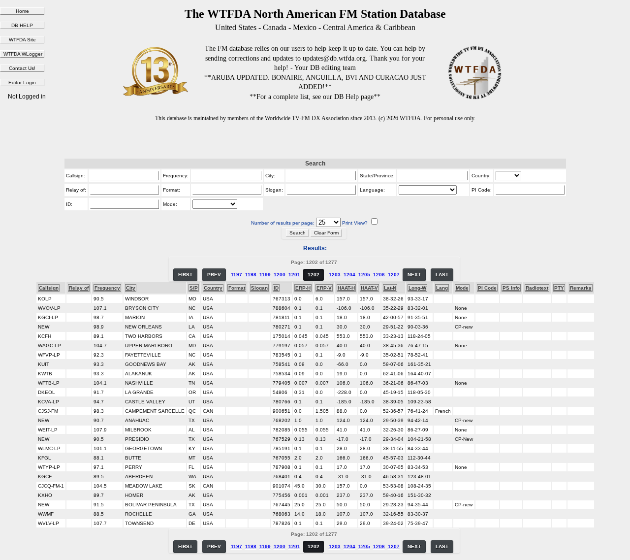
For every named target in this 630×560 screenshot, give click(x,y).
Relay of (79, 288)
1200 (279, 274)
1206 (379, 274)
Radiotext (537, 288)
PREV (214, 274)
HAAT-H (346, 288)
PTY (559, 288)
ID (276, 288)
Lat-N (390, 288)
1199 (265, 274)
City (130, 288)
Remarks (581, 288)
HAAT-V (369, 288)
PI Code (487, 288)
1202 (313, 274)
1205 (364, 274)
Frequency (107, 288)
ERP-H (303, 288)
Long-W (417, 288)
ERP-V (324, 288)
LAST (442, 274)
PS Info (511, 288)
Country (213, 288)
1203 (335, 274)
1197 (236, 274)
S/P (193, 288)
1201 (294, 274)
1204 (349, 274)
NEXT (414, 274)
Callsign (49, 288)
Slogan (259, 288)
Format (236, 288)
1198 (250, 274)
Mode (462, 288)
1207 (394, 274)
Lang (442, 288)
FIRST (185, 274)
